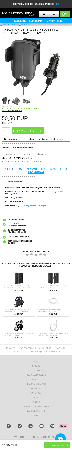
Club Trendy (36, 388)
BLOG (36, 397)
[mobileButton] (54, 14)
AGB (36, 415)
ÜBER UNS (36, 379)
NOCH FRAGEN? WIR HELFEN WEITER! (36, 170)
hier (57, 4)
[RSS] (30, 426)
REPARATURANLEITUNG (36, 384)
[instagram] (52, 426)
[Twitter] (20, 426)
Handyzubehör (30, 206)
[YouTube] (41, 426)
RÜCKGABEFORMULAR (36, 375)
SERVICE (36, 366)
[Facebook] (9, 426)
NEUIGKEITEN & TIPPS (36, 411)
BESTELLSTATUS (36, 370)
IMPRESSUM (36, 393)
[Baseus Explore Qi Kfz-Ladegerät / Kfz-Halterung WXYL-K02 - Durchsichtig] (32, 96)
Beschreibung (15, 180)
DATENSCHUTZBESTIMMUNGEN (36, 406)
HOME (36, 361)
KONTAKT (36, 402)
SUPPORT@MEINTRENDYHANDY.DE (45, 351)
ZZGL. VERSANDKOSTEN (12, 111)
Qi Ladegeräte (42, 206)
